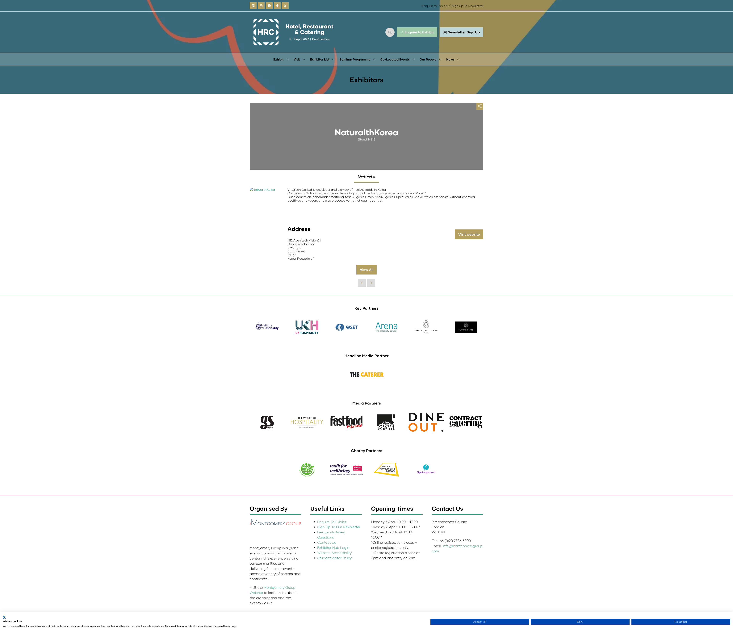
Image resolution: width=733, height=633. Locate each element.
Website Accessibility (334, 553)
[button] (390, 32)
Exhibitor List (319, 59)
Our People (428, 59)
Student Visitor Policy (335, 558)
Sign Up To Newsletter (467, 5)
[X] (285, 5)
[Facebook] (269, 5)
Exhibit (278, 59)
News (450, 59)
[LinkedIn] (253, 5)
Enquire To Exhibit (331, 522)
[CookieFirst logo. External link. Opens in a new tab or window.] (4, 617)
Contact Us (326, 542)
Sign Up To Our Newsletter (338, 527)
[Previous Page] (362, 283)
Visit (297, 59)
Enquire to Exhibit (435, 5)
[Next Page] (371, 283)
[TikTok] (277, 5)
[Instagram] (261, 5)
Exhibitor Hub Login (333, 547)
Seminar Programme (355, 59)
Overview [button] (366, 176)
